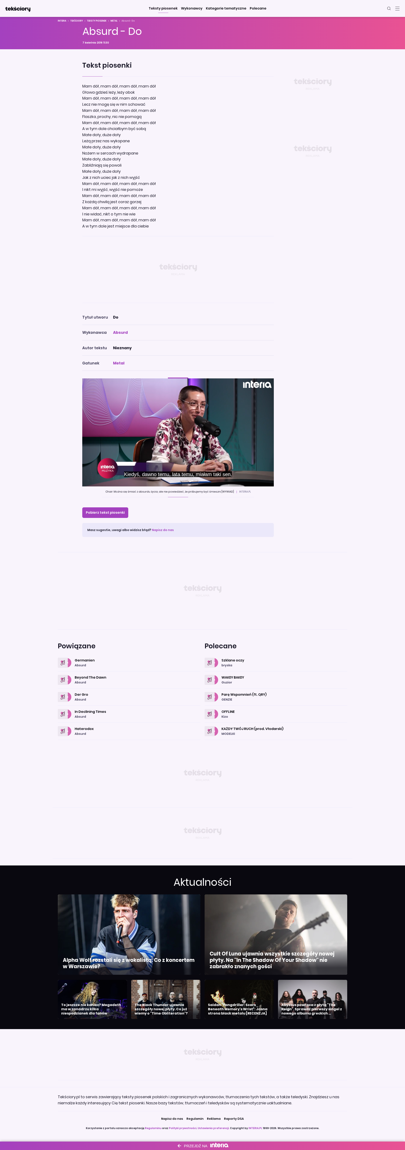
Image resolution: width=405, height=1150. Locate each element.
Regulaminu (153, 1128)
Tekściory (76, 20)
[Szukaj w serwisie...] (389, 8)
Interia (62, 20)
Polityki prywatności (182, 1128)
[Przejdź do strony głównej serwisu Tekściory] (17, 8)
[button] (163, 8)
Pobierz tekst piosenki (105, 512)
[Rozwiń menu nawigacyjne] (397, 8)
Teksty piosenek (97, 20)
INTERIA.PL (255, 1128)
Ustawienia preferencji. (213, 1128)
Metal (114, 20)
